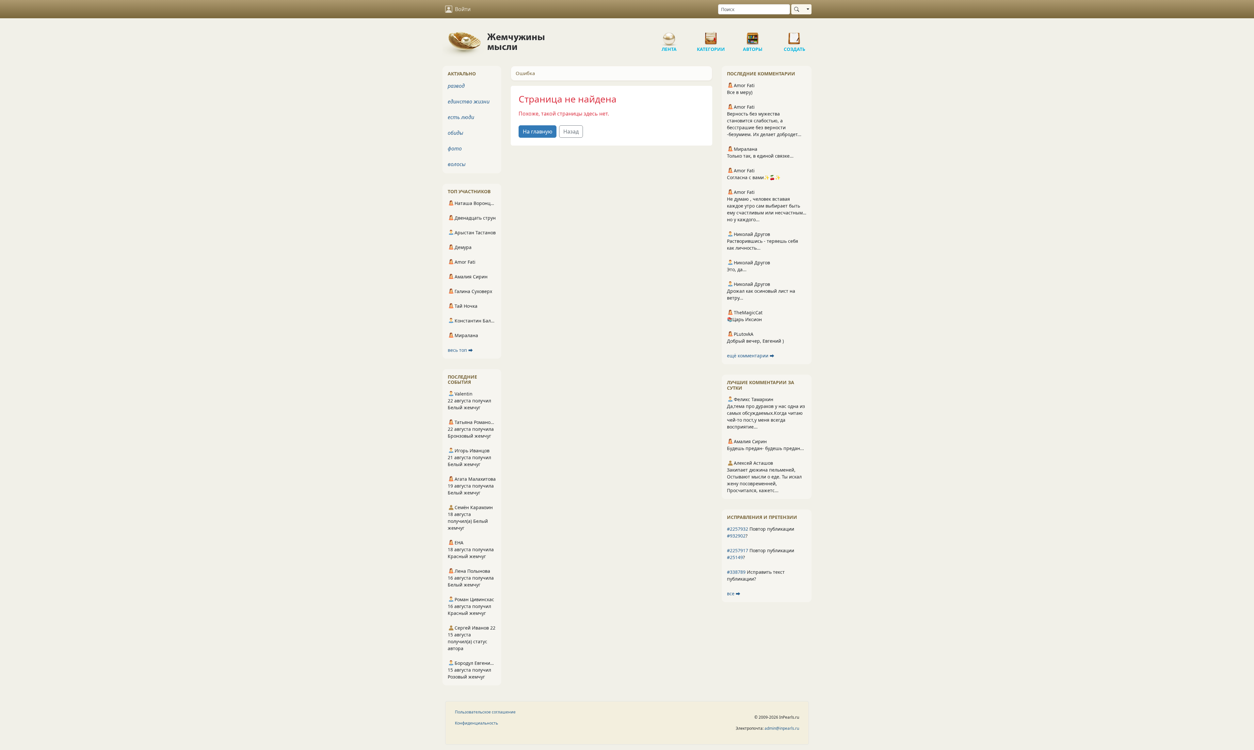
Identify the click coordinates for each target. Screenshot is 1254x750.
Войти (463, 9)
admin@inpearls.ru (781, 728)
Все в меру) (739, 92)
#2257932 (737, 529)
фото (455, 148)
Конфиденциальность (476, 723)
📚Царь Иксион (744, 319)
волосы (457, 164)
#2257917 (737, 550)
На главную (537, 131)
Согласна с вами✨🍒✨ (753, 177)
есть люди (461, 117)
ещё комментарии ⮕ (750, 355)
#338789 (736, 572)
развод (456, 85)
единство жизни (469, 101)
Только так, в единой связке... (760, 156)
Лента (669, 36)
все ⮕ (733, 593)
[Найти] (798, 9)
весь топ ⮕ (460, 350)
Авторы (753, 36)
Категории (711, 36)
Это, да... (737, 269)
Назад (571, 131)
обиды (455, 132)
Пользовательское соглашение (485, 712)
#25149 (735, 557)
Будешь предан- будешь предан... (765, 448)
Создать (795, 36)
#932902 (736, 536)
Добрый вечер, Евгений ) (755, 341)
